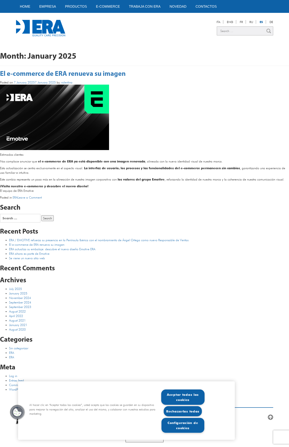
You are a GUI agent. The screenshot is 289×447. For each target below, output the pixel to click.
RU (251, 22)
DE (271, 22)
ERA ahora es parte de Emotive (29, 253)
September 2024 (20, 302)
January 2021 (18, 325)
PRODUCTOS (76, 6)
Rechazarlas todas (182, 411)
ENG (230, 22)
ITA (218, 22)
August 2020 (17, 329)
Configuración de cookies (183, 425)
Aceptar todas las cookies (183, 397)
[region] (126, 410)
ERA (15, 197)
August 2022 (17, 311)
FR (241, 22)
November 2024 (20, 298)
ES (261, 22)
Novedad (178, 6)
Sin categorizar (18, 348)
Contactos (206, 6)
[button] (17, 412)
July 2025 (15, 289)
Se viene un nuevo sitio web (27, 258)
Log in (13, 376)
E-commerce (108, 6)
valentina (66, 82)
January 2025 (18, 293)
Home (25, 6)
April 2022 (16, 316)
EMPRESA (47, 6)
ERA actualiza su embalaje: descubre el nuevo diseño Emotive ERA (52, 249)
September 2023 (20, 307)
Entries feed (16, 380)
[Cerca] (268, 31)
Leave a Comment (30, 197)
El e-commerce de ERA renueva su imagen (63, 74)
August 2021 (17, 320)
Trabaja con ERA (145, 6)
